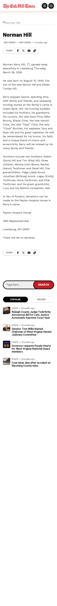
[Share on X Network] (23, 50)
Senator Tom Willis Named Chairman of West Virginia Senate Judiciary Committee (32, 332)
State (15, 308)
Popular (15, 299)
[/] (45, 6)
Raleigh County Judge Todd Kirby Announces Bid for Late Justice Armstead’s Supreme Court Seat (31, 315)
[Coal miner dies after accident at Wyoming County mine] (6, 361)
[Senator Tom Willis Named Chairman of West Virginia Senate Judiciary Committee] (6, 327)
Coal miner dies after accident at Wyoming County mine (31, 364)
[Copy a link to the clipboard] (34, 50)
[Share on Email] (29, 50)
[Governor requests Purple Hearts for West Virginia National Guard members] (6, 344)
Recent (41, 299)
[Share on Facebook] (18, 50)
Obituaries (25, 42)
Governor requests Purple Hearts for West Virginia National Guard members (31, 349)
